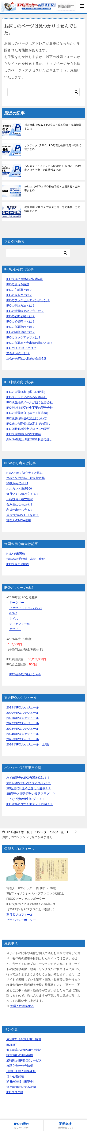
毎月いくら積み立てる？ (22, 493)
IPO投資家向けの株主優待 (23, 434)
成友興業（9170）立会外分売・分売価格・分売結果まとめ (52, 209)
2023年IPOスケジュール (22, 728)
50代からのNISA (17, 483)
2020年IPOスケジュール (22, 712)
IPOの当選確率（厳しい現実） (26, 392)
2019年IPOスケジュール (22, 707)
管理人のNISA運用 (18, 520)
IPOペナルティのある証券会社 (26, 397)
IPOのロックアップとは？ (23, 337)
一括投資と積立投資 (19, 499)
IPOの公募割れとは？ (20, 326)
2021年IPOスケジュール (22, 718)
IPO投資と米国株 (17, 564)
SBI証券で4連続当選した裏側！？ (28, 788)
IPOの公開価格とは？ (20, 316)
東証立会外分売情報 (19, 1065)
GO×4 (13, 613)
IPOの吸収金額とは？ (20, 332)
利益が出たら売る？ (19, 509)
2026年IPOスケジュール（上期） (28, 744)
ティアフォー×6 (19, 623)
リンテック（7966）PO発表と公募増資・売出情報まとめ (53, 147)
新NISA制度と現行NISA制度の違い (29, 439)
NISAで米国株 (15, 553)
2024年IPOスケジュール (22, 734)
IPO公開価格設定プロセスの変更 (28, 429)
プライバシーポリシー (21, 920)
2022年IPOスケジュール (22, 723)
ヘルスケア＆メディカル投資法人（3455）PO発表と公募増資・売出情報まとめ (53, 168)
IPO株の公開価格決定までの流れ (28, 423)
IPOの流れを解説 (17, 284)
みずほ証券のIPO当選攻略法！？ (28, 777)
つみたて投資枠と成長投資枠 (25, 478)
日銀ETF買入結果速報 (21, 1071)
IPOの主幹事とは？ (19, 289)
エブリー (15, 629)
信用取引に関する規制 (21, 1087)
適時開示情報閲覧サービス (24, 1060)
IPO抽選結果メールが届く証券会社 (29, 402)
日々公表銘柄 (15, 1076)
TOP (39, 832)
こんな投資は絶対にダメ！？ (25, 799)
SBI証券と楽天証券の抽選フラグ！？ (30, 793)
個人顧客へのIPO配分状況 (23, 1050)
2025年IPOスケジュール (22, 739)
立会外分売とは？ (18, 353)
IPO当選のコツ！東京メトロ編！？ (29, 804)
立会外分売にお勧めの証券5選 (26, 358)
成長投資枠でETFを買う (22, 515)
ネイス (13, 618)
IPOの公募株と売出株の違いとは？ (29, 342)
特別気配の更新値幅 (19, 1055)
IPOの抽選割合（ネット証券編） (28, 413)
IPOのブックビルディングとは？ (28, 300)
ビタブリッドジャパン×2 (25, 608)
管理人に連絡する (22, 1006)
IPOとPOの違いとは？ (21, 348)
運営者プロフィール (19, 914)
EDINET (11, 1044)
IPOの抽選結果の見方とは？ (25, 311)
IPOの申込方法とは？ (20, 305)
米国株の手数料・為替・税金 (25, 559)
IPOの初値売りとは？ (20, 321)
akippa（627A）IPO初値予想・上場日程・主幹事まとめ (52, 188)
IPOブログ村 (14, 1092)
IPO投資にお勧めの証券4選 (24, 279)
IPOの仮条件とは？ (19, 295)
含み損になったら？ (19, 504)
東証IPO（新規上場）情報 (23, 1039)
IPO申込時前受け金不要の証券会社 (29, 407)
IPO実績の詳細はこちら (25, 674)
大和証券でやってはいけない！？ (28, 783)
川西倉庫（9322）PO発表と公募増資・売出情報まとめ (53, 126)
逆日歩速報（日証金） (21, 1081)
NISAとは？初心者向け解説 (24, 472)
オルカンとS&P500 (19, 488)
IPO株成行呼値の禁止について (26, 418)
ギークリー (16, 602)
